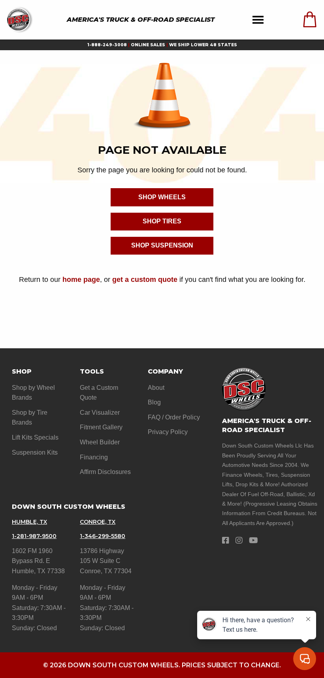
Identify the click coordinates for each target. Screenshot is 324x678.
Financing (94, 457)
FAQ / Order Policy (174, 417)
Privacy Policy (168, 432)
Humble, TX (29, 521)
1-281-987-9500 (34, 536)
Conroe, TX (97, 521)
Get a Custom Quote (99, 392)
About (156, 387)
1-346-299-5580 (102, 536)
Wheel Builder (100, 442)
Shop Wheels (162, 197)
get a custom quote (144, 279)
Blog (154, 402)
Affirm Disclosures (105, 471)
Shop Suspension (162, 245)
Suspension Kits (35, 452)
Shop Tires (162, 221)
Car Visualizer (100, 412)
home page (81, 279)
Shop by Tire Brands (29, 417)
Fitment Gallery (101, 427)
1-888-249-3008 (107, 44)
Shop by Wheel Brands (33, 392)
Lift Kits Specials (35, 437)
